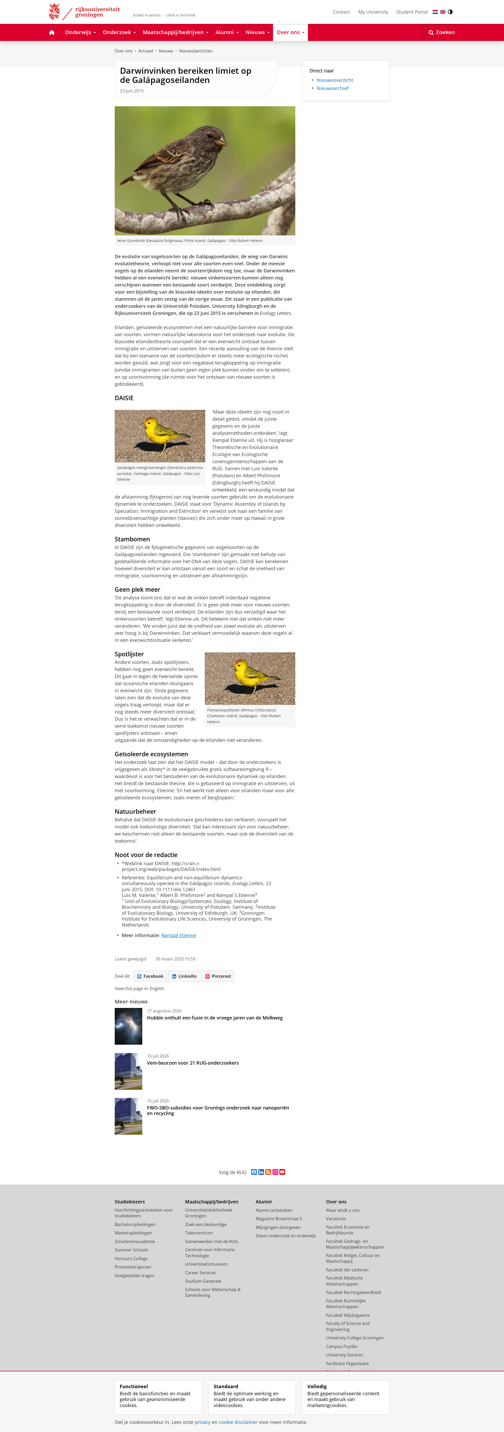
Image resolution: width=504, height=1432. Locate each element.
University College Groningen (355, 1338)
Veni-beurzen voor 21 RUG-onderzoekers (193, 1062)
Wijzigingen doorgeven (278, 1227)
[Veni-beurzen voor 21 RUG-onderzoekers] (128, 1071)
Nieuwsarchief (332, 88)
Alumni (264, 1202)
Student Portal (412, 12)
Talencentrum (199, 1233)
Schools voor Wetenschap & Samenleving (213, 1292)
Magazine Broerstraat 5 (279, 1219)
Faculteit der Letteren (347, 1270)
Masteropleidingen (133, 1233)
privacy (203, 1422)
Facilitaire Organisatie (347, 1363)
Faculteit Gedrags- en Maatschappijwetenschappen (355, 1244)
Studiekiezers (130, 1202)
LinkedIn (187, 976)
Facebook (154, 976)
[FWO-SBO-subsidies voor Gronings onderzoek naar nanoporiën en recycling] (128, 1116)
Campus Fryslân (342, 1346)
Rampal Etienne (178, 935)
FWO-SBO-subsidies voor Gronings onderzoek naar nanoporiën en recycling (218, 1110)
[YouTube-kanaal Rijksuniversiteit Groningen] (282, 1172)
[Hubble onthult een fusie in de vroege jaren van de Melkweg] (128, 1026)
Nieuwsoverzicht (335, 80)
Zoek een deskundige (206, 1224)
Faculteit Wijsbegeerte (348, 1315)
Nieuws (166, 51)
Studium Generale (203, 1281)
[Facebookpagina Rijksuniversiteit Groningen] (254, 1172)
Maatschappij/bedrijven (211, 1202)
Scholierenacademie (135, 1241)
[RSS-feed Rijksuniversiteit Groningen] (268, 1172)
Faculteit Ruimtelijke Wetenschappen (346, 1304)
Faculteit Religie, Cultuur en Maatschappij (353, 1258)
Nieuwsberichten (196, 51)
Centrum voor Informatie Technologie (210, 1253)
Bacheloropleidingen (135, 1224)
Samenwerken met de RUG (211, 1241)
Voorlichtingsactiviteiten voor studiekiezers (144, 1213)
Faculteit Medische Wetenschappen (344, 1281)
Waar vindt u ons (343, 1210)
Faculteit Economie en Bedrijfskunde (348, 1230)
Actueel (145, 51)
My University (373, 12)
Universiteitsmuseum (206, 1264)
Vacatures (336, 1219)
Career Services (200, 1273)
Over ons (124, 51)
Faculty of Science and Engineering (348, 1326)
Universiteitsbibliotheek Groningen (208, 1213)
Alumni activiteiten (274, 1210)
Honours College (131, 1258)
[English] (442, 12)
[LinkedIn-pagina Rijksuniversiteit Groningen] (261, 1172)
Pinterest (221, 976)
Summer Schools (131, 1250)
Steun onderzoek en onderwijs (286, 1236)
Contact (341, 12)
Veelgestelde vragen (135, 1275)
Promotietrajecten (133, 1267)
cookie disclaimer (238, 1422)
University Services (344, 1355)
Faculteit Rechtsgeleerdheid (353, 1292)
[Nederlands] (435, 12)
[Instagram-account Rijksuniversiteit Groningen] (275, 1172)
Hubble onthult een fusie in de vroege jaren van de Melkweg (215, 1017)
